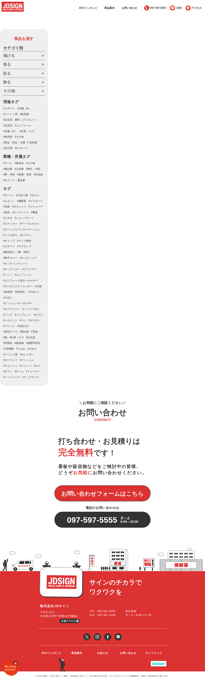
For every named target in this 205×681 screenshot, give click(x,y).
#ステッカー (10, 223)
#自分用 (7, 148)
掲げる (9, 55)
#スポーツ (9, 108)
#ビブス (38, 314)
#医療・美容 (24, 174)
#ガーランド (10, 360)
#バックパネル (30, 309)
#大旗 (38, 286)
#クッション (27, 360)
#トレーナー (33, 371)
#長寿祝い (20, 292)
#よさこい (9, 201)
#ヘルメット (10, 320)
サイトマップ (154, 653)
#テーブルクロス (29, 223)
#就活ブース (10, 331)
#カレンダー (27, 354)
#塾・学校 (9, 174)
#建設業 (7, 169)
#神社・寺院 (33, 169)
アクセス (197, 8)
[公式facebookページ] (107, 634)
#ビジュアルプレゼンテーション (22, 229)
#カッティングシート (15, 263)
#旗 (5, 337)
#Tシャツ (8, 195)
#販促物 (24, 114)
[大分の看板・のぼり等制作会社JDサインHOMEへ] (13, 2)
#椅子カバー (10, 257)
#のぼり (7, 297)
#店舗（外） (24, 108)
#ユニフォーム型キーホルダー (20, 280)
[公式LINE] (118, 634)
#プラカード (36, 201)
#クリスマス (29, 269)
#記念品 (7, 125)
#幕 (19, 252)
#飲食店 (19, 163)
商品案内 (109, 8)
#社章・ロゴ (27, 131)
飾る (7, 82)
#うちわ (20, 348)
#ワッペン (9, 326)
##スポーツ (21, 148)
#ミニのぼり (10, 235)
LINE (179, 8)
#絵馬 (6, 212)
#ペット (7, 274)
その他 (9, 91)
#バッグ (7, 314)
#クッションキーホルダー (18, 303)
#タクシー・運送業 (14, 180)
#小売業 (19, 169)
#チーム (7, 163)
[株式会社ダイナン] (159, 662)
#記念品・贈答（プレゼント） (20, 119)
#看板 (34, 212)
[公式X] (86, 634)
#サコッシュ (10, 365)
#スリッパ (25, 365)
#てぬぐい (34, 292)
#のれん (32, 348)
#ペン (23, 320)
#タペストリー (11, 309)
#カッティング (28, 257)
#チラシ (7, 371)
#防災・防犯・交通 (14, 142)
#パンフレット (23, 314)
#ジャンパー (36, 206)
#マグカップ (24, 246)
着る (7, 64)
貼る (7, 73)
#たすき (7, 218)
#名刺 (6, 206)
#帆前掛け (9, 252)
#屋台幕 (24, 331)
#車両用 (7, 136)
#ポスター (34, 320)
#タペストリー (20, 212)
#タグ (37, 365)
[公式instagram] (97, 634)
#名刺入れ (23, 326)
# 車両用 (32, 142)
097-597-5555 (158, 8)
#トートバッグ (11, 377)
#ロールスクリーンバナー (18, 286)
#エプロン (25, 235)
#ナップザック (30, 377)
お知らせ (102, 653)
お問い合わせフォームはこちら (102, 493)
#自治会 (38, 174)
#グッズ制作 (24, 240)
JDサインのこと (88, 8)
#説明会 (7, 343)
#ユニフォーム (23, 125)
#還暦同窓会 (33, 343)
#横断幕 (21, 201)
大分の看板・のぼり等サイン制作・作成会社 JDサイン (62, 676)
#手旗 (34, 331)
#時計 (26, 252)
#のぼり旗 (22, 195)
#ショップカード (24, 218)
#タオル (34, 195)
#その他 (19, 136)
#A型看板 (8, 348)
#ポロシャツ (19, 206)
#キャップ (9, 240)
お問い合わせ (129, 8)
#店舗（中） (10, 131)
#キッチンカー (11, 269)
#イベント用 (10, 114)
